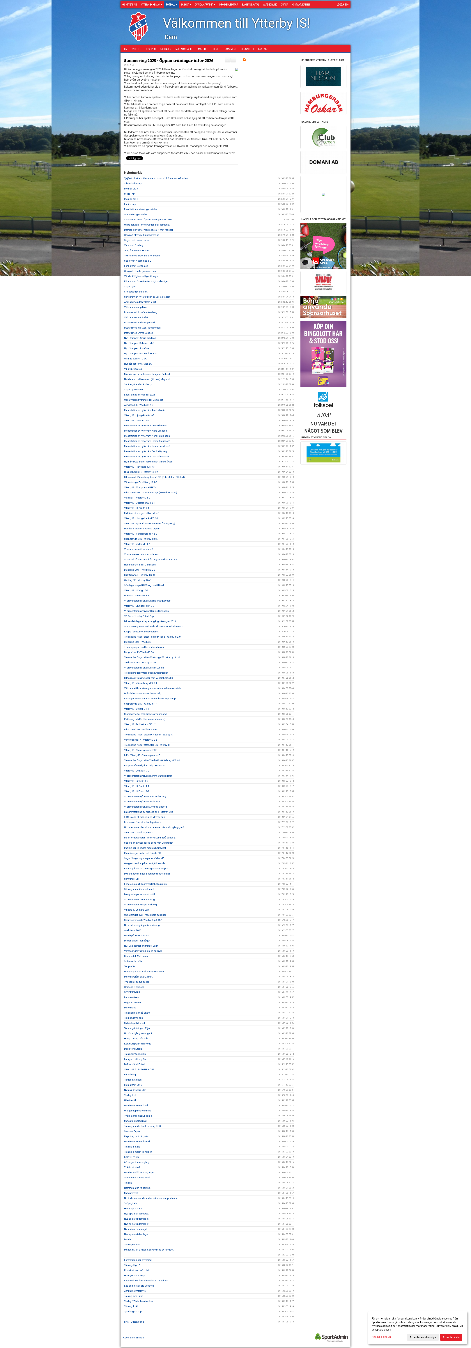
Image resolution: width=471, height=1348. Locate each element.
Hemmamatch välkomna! (137, 1187)
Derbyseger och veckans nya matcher (144, 971)
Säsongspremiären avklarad (139, 889)
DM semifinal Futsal (134, 1064)
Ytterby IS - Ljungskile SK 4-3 (139, 415)
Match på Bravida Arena (136, 935)
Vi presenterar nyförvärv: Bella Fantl (142, 801)
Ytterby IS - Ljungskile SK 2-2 (139, 605)
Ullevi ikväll (130, 1100)
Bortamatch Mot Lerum (136, 956)
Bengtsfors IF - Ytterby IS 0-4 (139, 652)
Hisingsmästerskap (134, 1275)
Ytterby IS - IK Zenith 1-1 (136, 786)
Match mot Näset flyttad (137, 1141)
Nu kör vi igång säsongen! (138, 1033)
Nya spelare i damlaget (136, 1218)
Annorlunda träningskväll (137, 1177)
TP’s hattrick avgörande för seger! (142, 255)
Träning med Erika (133, 1296)
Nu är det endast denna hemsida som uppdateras (150, 1198)
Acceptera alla (451, 1337)
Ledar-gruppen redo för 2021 (139, 394)
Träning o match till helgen (138, 1151)
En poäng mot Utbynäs (136, 1136)
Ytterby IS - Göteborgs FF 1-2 (139, 832)
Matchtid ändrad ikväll (136, 1121)
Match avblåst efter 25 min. (138, 976)
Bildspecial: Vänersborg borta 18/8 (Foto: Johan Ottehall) (154, 477)
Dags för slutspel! (133, 1048)
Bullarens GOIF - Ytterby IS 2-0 (139, 569)
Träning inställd (132, 1146)
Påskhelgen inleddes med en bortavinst (145, 848)
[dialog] (417, 1327)
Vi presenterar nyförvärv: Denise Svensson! (146, 611)
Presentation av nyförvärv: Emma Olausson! (147, 441)
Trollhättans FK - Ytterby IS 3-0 (140, 662)
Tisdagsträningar (133, 1079)
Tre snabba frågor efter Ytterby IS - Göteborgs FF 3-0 (152, 760)
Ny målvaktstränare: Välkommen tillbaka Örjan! (148, 461)
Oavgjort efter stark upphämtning (141, 235)
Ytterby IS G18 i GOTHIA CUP (139, 1069)
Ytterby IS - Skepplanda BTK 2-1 (140, 487)
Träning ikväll (131, 1306)
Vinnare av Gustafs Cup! (136, 909)
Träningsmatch (132, 1244)
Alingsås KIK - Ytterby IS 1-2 (138, 405)
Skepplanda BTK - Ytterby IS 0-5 (140, 539)
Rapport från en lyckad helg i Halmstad (144, 765)
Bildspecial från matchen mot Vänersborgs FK (148, 678)
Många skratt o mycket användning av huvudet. (149, 1249)
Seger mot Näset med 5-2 (137, 260)
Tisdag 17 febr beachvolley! (138, 1301)
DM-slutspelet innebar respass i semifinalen (147, 873)
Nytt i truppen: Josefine (136, 348)
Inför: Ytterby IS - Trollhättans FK (141, 729)
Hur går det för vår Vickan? (138, 363)
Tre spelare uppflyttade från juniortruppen (146, 672)
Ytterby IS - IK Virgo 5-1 (136, 590)
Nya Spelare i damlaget (136, 1213)
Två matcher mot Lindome (138, 1115)
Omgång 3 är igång (134, 987)
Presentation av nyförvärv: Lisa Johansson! (146, 456)
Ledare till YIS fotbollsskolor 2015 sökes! (146, 1280)
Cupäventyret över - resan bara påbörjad (145, 915)
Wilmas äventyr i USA (135, 358)
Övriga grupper (204, 4)
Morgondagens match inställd (140, 894)
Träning (128, 1182)
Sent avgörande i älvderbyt (138, 384)
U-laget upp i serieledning (137, 1110)
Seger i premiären (133, 389)
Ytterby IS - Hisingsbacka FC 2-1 (141, 518)
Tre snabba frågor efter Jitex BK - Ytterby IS (147, 745)
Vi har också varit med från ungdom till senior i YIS (150, 559)
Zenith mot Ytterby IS (135, 1291)
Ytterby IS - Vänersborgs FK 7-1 (140, 683)
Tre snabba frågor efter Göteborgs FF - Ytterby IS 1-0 (152, 657)
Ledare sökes (131, 997)
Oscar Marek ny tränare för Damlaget (143, 399)
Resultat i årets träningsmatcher (141, 209)
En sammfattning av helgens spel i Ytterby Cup (148, 811)
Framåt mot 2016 (133, 1084)
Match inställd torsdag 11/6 (138, 1172)
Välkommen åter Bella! (136, 317)
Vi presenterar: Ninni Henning (139, 899)
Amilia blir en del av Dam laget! (140, 302)
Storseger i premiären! (136, 291)
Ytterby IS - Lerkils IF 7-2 (136, 770)
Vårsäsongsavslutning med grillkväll (143, 951)
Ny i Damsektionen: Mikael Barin (141, 945)
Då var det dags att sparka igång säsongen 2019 (150, 621)
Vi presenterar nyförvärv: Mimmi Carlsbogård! (148, 775)
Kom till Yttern (131, 1157)
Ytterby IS (131, 4)
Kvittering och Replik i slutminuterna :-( (144, 719)
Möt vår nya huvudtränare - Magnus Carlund (147, 374)
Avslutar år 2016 (132, 930)
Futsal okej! (130, 1074)
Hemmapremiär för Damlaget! (140, 564)
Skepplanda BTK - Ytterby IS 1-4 (140, 703)
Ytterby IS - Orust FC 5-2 (136, 420)
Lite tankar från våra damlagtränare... (143, 822)
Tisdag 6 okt (130, 1095)
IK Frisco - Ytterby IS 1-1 (136, 595)
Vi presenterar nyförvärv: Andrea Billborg (145, 806)
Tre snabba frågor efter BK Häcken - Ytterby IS (148, 734)
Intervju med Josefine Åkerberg (140, 312)
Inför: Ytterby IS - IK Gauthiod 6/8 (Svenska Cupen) (150, 492)
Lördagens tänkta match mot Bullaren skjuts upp (150, 698)
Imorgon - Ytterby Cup (135, 1059)
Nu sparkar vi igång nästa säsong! (142, 925)
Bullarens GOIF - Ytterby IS (137, 642)
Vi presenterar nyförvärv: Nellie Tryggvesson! (147, 600)
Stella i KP (129, 193)
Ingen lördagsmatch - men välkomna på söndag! (150, 837)
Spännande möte (133, 961)
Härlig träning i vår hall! (136, 1038)
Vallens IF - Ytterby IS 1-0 (137, 497)
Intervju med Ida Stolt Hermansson (142, 327)
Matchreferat (131, 1193)
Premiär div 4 (131, 199)
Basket (185, 4)
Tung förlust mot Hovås (136, 250)
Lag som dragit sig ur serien (139, 1285)
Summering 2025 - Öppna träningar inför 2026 (168, 60)
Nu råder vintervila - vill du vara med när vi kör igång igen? (154, 827)
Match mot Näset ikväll (136, 1105)
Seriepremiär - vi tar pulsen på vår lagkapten (147, 296)
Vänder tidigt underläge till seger (141, 276)
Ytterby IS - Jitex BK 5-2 (136, 781)
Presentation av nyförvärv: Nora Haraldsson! (147, 435)
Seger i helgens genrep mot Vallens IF (144, 858)
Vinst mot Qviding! (134, 245)
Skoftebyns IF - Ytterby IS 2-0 (139, 575)
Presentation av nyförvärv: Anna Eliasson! (145, 430)
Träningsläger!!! (132, 1265)
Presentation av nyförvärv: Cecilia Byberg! (145, 451)
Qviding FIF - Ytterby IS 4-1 (138, 580)
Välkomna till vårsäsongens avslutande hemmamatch (152, 688)
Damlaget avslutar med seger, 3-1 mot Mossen (148, 229)
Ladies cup (130, 204)
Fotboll (170, 4)
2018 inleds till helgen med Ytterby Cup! (145, 817)
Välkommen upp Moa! (136, 307)
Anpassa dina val (381, 1336)
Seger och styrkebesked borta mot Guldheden (148, 842)
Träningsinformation (135, 1054)
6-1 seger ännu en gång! (137, 1162)
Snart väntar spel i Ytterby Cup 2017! (143, 920)
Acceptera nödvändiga (423, 1337)
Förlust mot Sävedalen (136, 266)
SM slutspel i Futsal (134, 1023)
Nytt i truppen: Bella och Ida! (139, 343)
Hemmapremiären (133, 1208)
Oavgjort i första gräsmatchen (140, 271)
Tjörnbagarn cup (133, 1311)
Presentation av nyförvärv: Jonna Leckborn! (147, 446)
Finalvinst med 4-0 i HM (136, 1270)
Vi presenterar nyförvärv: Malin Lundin (144, 667)
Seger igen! (130, 286)
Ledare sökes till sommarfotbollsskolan (145, 884)
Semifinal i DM (131, 878)
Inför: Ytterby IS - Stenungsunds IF (142, 755)
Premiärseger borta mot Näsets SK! (142, 853)
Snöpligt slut (131, 1203)
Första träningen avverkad (138, 1260)
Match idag (130, 1007)
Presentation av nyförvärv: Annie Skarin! (145, 410)
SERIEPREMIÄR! (132, 992)
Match (127, 1239)
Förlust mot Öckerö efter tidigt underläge (145, 281)
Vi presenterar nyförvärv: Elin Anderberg (145, 796)
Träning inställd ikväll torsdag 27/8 (142, 1126)
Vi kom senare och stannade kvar (141, 554)
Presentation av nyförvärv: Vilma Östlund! (145, 425)
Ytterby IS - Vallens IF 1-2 (137, 544)
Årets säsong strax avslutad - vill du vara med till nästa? (153, 626)
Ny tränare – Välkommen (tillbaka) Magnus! (147, 379)
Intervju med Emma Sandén (138, 332)
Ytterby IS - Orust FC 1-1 (136, 708)
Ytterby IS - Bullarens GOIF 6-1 (139, 502)
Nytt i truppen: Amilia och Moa (140, 338)
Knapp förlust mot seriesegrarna (141, 631)
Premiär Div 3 (131, 188)
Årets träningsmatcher (136, 214)
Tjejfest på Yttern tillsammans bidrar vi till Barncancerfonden (156, 178)
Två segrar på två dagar (136, 981)
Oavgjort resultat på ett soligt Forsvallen (145, 863)
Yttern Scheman (150, 4)
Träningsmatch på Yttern (137, 1012)
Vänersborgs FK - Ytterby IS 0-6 (140, 739)
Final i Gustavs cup (134, 1321)
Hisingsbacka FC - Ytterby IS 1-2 (141, 472)
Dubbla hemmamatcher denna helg (142, 693)
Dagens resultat (132, 1002)
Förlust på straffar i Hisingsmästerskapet (146, 868)
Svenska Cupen (132, 1131)
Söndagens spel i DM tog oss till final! (144, 585)
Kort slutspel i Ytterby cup (137, 1043)
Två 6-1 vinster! (132, 1167)
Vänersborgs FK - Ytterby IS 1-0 (140, 482)
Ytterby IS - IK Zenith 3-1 (136, 508)
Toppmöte (129, 966)
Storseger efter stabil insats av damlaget (145, 714)
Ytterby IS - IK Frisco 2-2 (136, 791)
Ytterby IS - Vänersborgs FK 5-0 (140, 533)
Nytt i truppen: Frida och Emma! (140, 353)
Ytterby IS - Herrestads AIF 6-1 (140, 466)
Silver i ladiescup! (133, 183)
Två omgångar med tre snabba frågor (144, 647)
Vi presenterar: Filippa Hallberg (140, 904)
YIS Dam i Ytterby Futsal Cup (139, 616)
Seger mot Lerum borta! (136, 240)
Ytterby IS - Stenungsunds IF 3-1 (141, 750)
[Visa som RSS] (244, 60)
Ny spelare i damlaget (135, 1229)
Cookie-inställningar (133, 1337)
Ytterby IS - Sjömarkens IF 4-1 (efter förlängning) (149, 523)
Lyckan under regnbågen (137, 940)
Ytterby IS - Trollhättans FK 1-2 (140, 724)
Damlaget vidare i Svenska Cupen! (142, 528)
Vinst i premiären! (133, 369)
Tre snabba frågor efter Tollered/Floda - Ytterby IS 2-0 (152, 636)
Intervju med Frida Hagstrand (139, 322)
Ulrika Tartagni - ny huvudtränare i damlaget (147, 224)
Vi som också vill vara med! (138, 549)
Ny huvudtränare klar (135, 1090)
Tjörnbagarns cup (133, 1018)
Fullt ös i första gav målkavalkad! (141, 513)
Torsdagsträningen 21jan (137, 1028)
